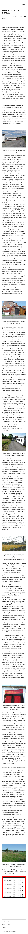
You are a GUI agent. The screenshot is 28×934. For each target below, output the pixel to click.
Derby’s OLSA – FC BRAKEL (9, 921)
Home (3, 914)
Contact (4, 927)
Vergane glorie (6, 924)
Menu (23, 4)
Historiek (4, 918)
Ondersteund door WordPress (9, 931)
